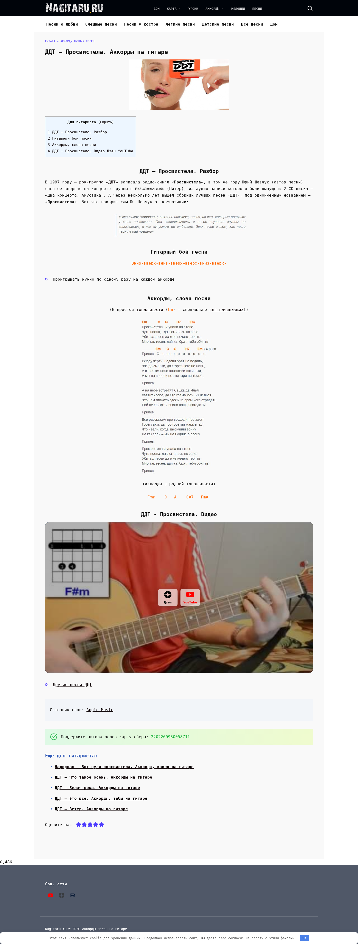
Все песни (252, 24)
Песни (257, 8)
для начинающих (226, 309)
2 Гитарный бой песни (70, 138)
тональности (149, 309)
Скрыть (106, 122)
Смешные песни (101, 24)
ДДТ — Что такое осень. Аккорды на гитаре (103, 777)
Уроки (193, 8)
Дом (157, 8)
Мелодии (238, 8)
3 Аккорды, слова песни (72, 145)
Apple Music (99, 709)
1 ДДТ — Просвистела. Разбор (77, 132)
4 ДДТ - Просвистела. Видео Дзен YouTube (90, 151)
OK (304, 938)
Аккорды (212, 8)
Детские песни (218, 24)
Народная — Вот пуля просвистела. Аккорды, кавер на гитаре (124, 766)
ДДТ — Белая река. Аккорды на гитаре (97, 787)
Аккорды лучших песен (77, 41)
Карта (172, 8)
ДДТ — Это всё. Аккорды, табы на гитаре (101, 798)
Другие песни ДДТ (72, 684)
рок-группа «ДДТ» (98, 182)
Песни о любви (62, 24)
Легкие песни (180, 24)
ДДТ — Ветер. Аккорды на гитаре (91, 809)
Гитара (50, 41)
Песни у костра (141, 24)
